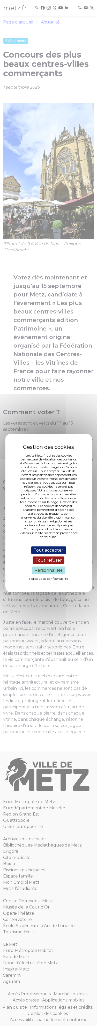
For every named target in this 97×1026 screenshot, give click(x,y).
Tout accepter (48, 549)
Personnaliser (48, 570)
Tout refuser (48, 560)
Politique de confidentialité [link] (48, 579)
